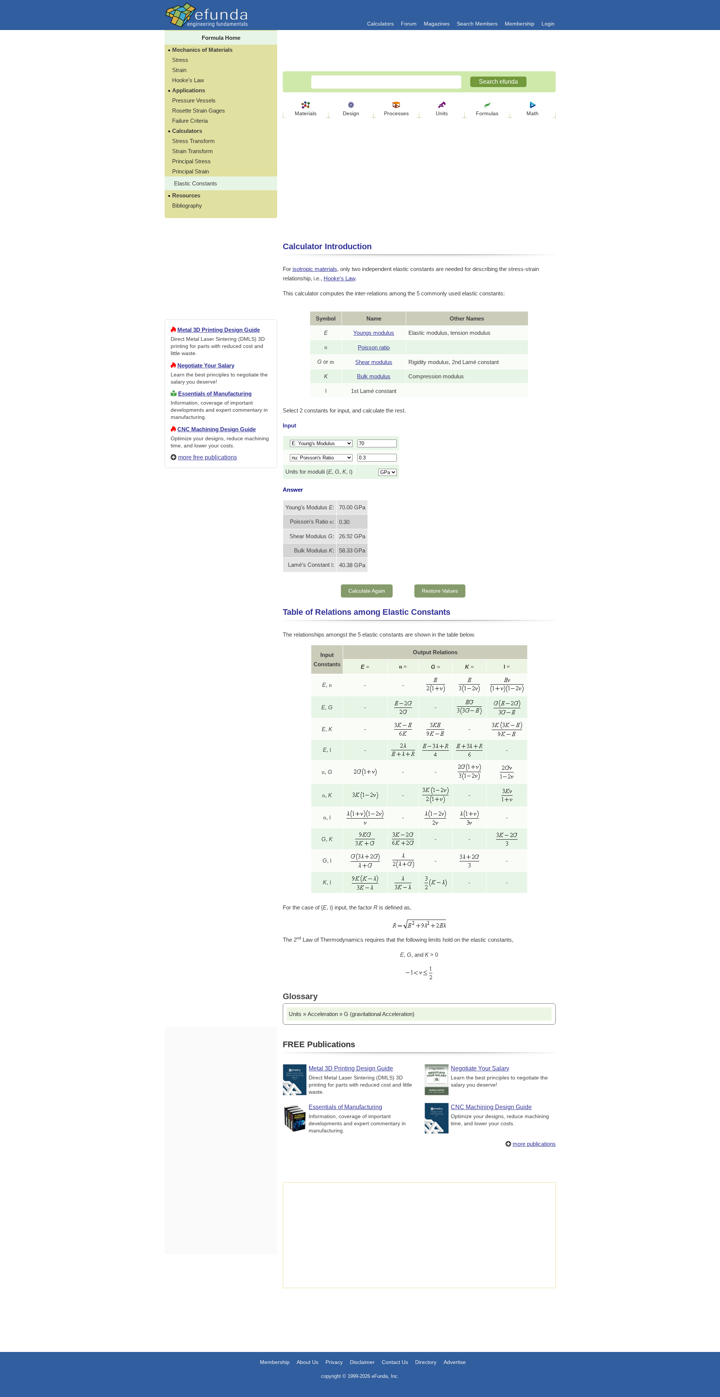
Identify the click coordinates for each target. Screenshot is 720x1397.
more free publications (207, 457)
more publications (534, 1144)
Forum (409, 24)
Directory (425, 1362)
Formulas (487, 113)
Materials (305, 113)
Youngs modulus (373, 333)
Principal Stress (191, 161)
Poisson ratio (374, 347)
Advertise (455, 1362)
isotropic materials (314, 269)
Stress (180, 60)
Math (532, 113)
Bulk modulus (373, 376)
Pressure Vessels (194, 100)
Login (548, 24)
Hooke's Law (188, 80)
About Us (307, 1362)
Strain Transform (192, 151)
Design (351, 113)
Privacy (334, 1362)
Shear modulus (373, 362)
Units (442, 113)
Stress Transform (193, 141)
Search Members (477, 24)
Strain (179, 70)
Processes (396, 113)
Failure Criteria (190, 120)
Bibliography (187, 205)
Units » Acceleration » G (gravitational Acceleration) (351, 1014)
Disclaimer (362, 1362)
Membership (519, 24)
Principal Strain (190, 171)
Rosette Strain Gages (198, 110)
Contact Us (395, 1362)
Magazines (437, 24)
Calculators (380, 24)
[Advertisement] (221, 745)
